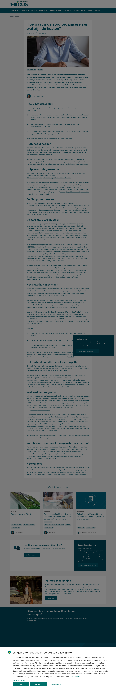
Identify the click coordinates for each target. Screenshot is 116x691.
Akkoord (21, 684)
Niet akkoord (38, 684)
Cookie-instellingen (56, 684)
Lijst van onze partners (19, 680)
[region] (58, 669)
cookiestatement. (76, 676)
